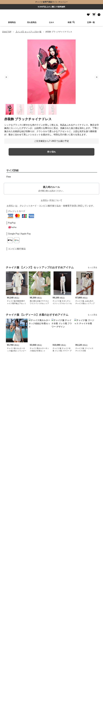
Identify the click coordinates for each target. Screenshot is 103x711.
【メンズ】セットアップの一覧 (28, 32)
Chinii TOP (6, 32)
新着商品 (12, 22)
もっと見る (92, 267)
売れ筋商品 (31, 22)
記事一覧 (91, 22)
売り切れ (51, 152)
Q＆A (51, 22)
